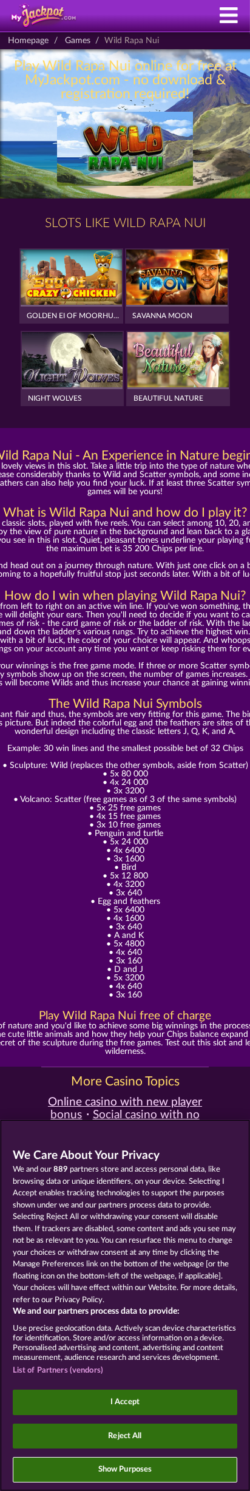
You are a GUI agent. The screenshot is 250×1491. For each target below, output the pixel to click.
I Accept (125, 1402)
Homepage (28, 40)
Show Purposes (125, 1469)
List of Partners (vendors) (58, 1370)
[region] (125, 1305)
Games (77, 40)
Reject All (124, 1436)
